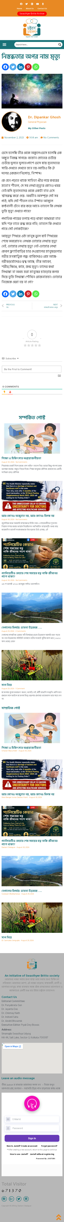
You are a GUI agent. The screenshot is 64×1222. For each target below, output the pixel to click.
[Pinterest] (28, 66)
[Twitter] (26, 4)
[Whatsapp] (35, 66)
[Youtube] (37, 4)
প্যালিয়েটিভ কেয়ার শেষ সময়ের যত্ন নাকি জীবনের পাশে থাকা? (29, 575)
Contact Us (42, 8)
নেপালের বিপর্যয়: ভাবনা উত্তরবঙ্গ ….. (22, 627)
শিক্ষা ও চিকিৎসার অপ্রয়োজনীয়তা (21, 458)
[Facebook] (21, 4)
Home (19, 8)
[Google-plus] (32, 4)
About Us (30, 8)
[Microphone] (43, 4)
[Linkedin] (20, 66)
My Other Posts (36, 128)
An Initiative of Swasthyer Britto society (32, 975)
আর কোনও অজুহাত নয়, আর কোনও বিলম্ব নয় (28, 516)
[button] (32, 14)
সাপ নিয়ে (7, 685)
